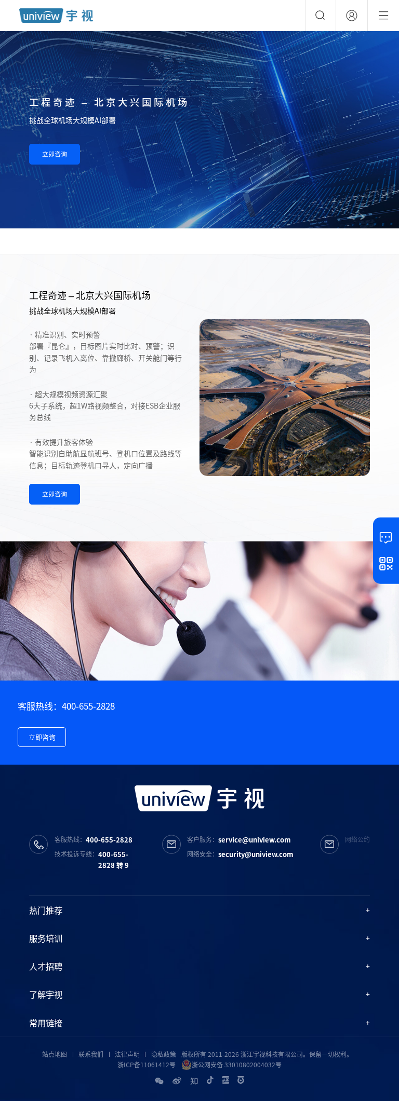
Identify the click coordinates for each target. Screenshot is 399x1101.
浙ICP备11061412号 (146, 1064)
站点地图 (54, 1054)
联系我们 (90, 1054)
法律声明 (127, 1054)
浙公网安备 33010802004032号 (237, 1064)
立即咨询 (54, 154)
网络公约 (357, 839)
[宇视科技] (56, 15)
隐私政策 (163, 1054)
